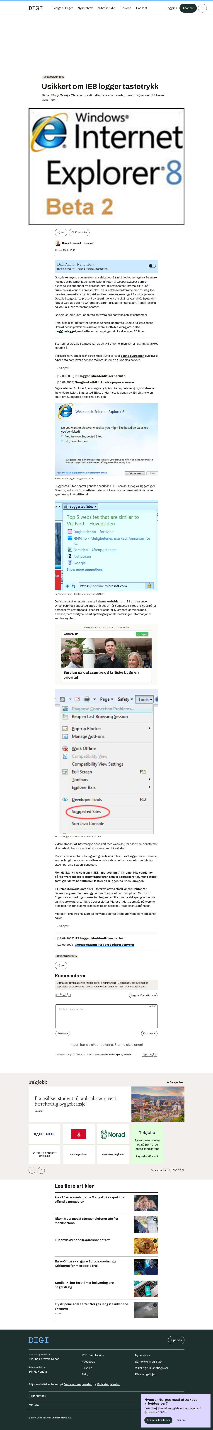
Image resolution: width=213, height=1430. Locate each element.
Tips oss (176, 1340)
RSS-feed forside (93, 1355)
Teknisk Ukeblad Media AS (57, 1418)
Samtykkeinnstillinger (148, 1361)
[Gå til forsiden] (36, 8)
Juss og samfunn (53, 77)
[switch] (152, 266)
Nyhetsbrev (142, 1355)
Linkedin (87, 1368)
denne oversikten (132, 355)
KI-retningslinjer (145, 1374)
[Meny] (202, 8)
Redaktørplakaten (108, 1384)
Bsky (85, 1374)
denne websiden (109, 601)
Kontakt (34, 1404)
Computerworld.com (72, 889)
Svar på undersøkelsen (158, 1420)
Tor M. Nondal (38, 1371)
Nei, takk (181, 1420)
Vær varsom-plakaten (78, 1384)
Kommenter (81, 232)
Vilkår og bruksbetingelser (151, 1368)
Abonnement (37, 1395)
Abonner (188, 8)
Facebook (88, 1361)
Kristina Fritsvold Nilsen (44, 1359)
